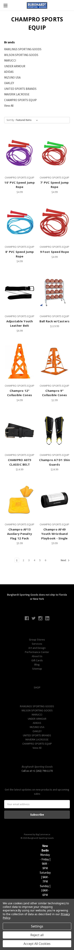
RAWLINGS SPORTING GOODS (22, 49)
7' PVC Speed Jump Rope (54, 184)
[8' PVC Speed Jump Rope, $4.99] (19, 222)
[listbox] (27, 120)
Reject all (37, 935)
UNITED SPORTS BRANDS (20, 89)
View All (8, 105)
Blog (37, 664)
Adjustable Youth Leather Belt (19, 323)
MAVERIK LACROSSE (16, 94)
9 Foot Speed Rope (54, 252)
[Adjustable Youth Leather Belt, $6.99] (19, 291)
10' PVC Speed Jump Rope (19, 184)
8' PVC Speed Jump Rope (19, 254)
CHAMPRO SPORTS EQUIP (20, 100)
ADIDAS (9, 72)
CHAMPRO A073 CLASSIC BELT (19, 462)
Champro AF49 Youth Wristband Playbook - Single (54, 533)
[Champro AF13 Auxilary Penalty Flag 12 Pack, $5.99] (19, 500)
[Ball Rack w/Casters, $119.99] (54, 291)
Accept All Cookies (37, 943)
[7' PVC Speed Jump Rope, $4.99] (54, 153)
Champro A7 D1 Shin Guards (54, 462)
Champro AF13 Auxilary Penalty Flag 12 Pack (19, 533)
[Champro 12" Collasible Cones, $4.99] (19, 361)
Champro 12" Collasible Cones (19, 393)
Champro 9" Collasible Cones (54, 393)
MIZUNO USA (12, 77)
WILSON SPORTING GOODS (21, 55)
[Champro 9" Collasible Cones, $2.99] (54, 361)
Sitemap (37, 668)
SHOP (37, 687)
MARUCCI (10, 60)
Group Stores (37, 639)
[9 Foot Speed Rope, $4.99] (54, 222)
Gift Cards (37, 660)
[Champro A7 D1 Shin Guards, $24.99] (54, 430)
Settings (37, 926)
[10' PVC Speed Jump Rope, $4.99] (19, 153)
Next (64, 560)
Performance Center (37, 652)
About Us (37, 656)
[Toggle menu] (5, 5)
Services (37, 643)
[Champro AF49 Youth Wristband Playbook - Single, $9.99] (54, 500)
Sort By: (11, 120)
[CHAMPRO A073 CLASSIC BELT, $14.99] (19, 430)
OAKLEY (9, 83)
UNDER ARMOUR (14, 66)
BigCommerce (43, 834)
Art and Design (37, 648)
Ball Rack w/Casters (54, 321)
